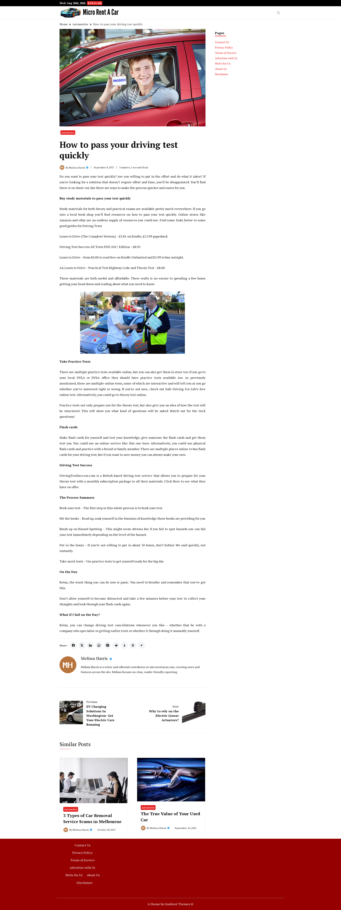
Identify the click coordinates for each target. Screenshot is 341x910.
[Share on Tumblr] (124, 645)
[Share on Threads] (133, 645)
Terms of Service (225, 53)
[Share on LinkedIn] (90, 645)
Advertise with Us (226, 58)
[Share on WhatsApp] (99, 645)
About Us (221, 69)
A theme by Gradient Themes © (170, 904)
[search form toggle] (278, 12)
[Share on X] (82, 645)
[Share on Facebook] (73, 645)
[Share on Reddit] (116, 645)
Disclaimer (221, 74)
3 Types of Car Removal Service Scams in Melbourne (92, 818)
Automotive (67, 132)
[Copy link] (141, 645)
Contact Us (222, 42)
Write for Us (222, 63)
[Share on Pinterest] (107, 645)
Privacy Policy (224, 47)
